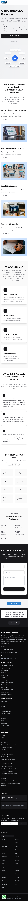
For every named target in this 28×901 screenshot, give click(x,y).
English (3, 836)
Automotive (4, 701)
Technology (4, 723)
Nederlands (4, 846)
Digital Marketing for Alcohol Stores (9, 768)
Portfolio (3, 778)
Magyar (3, 867)
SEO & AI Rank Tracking (6, 694)
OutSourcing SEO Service (7, 665)
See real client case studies (9, 539)
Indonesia (17, 867)
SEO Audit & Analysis (6, 684)
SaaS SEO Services (5, 713)
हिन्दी (16, 884)
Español (4, 839)
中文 (16, 853)
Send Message (14, 589)
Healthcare (3, 708)
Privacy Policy (18, 898)
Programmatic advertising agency (9, 773)
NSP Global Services (9, 633)
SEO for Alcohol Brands (6, 766)
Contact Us (14, 623)
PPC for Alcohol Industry (7, 771)
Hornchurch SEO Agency (7, 752)
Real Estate (3, 718)
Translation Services (6, 692)
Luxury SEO (3, 677)
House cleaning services (6, 747)
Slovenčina (4, 880)
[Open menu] (25, 2)
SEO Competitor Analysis (7, 682)
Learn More (4, 119)
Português (4, 849)
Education (3, 704)
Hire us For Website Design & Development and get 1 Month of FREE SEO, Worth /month (14, 614)
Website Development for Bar (8, 780)
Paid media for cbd (5, 742)
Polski (16, 846)
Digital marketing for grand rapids (9, 744)
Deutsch (17, 836)
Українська (4, 884)
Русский (17, 877)
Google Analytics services (7, 689)
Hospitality (3, 716)
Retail (2, 720)
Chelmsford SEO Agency (7, 754)
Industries (3, 785)
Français (17, 839)
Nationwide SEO (5, 670)
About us (3, 735)
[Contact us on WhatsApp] (4, 897)
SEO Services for (5, 672)
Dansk (3, 860)
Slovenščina (18, 880)
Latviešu (4, 873)
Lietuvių (17, 870)
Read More (14, 603)
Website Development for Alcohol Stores (10, 783)
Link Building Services (6, 680)
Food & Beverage (5, 725)
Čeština (17, 856)
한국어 (3, 870)
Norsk (16, 873)
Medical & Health (5, 728)
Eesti (3, 863)
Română (4, 877)
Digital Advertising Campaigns (8, 668)
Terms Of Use (10, 898)
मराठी (3, 887)
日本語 (16, 843)
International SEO (5, 687)
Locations (3, 749)
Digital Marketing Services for (8, 759)
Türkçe (3, 853)
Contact (3, 740)
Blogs (2, 737)
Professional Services (6, 711)
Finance (3, 706)
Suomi (16, 863)
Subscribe (23, 824)
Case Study (4, 776)
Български (4, 856)
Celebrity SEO (4, 675)
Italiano (3, 843)
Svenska (17, 849)
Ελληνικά (17, 860)
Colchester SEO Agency (6, 756)
